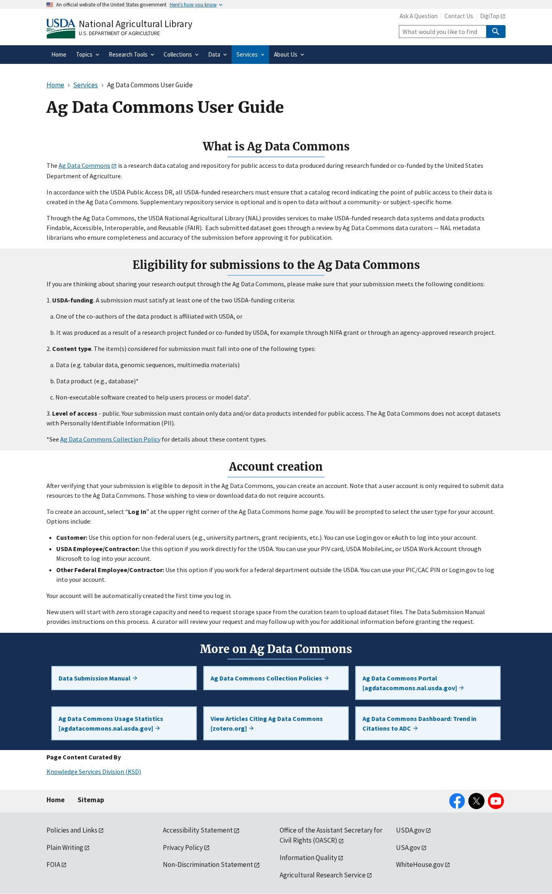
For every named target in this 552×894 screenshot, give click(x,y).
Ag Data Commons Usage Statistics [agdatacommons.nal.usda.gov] (111, 723)
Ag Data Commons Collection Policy (110, 439)
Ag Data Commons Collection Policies (267, 678)
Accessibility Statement (198, 830)
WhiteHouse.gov (420, 864)
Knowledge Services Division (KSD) (93, 771)
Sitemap (91, 799)
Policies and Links (71, 830)
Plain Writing (64, 847)
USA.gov (408, 847)
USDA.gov (410, 830)
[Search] (496, 31)
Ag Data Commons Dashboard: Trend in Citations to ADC (419, 723)
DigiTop (489, 16)
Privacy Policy (183, 847)
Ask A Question (419, 16)
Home (55, 799)
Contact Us (459, 16)
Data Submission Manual (95, 678)
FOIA (53, 864)
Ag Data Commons (84, 165)
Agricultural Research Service (323, 875)
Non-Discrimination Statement (208, 864)
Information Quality (308, 857)
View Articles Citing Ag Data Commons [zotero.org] (267, 723)
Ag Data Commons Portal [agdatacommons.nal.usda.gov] (410, 683)
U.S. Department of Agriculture (119, 33)
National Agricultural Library (135, 24)
